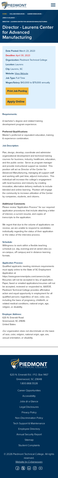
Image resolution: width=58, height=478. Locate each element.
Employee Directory (29, 429)
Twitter (23, 468)
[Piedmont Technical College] (29, 363)
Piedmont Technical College (15, 5)
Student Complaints (29, 445)
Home (4, 14)
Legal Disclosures (29, 407)
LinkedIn (29, 468)
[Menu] (53, 5)
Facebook (17, 468)
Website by (29, 461)
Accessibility (29, 396)
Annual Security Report (29, 434)
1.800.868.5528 (29, 383)
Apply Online (15, 101)
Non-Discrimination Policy (29, 418)
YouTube (40, 468)
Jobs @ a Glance (8, 18)
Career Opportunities (29, 390)
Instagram (35, 468)
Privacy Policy (29, 412)
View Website (21, 73)
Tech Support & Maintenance (29, 423)
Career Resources (34, 14)
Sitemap (29, 440)
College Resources (17, 14)
